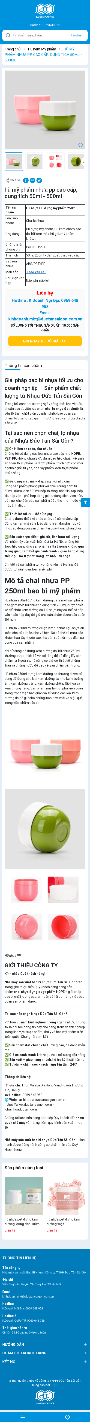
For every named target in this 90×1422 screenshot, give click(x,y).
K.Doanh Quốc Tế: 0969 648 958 (23, 1320)
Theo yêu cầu (36, 272)
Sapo (54, 1385)
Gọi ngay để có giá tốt (45, 341)
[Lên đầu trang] (83, 1402)
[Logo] (45, 1397)
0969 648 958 (32, 1095)
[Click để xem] (45, 110)
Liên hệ (45, 292)
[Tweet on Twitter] (39, 180)
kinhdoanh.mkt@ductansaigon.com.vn (28, 1296)
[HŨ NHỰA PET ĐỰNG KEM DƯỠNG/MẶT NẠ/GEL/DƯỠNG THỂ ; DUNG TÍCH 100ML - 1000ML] (66, 1196)
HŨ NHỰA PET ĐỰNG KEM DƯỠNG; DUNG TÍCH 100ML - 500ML (23, 1222)
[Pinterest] (32, 180)
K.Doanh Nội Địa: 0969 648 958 (22, 1308)
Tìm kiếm (77, 35)
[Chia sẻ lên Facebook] (26, 180)
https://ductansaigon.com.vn (44, 1100)
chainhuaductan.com (21, 1109)
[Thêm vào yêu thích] (80, 145)
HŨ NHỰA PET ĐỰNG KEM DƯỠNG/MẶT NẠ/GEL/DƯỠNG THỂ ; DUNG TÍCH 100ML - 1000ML (65, 1222)
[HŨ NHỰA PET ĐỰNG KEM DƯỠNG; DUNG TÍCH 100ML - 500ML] (24, 1196)
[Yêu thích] (67, 1417)
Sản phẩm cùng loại (24, 1167)
